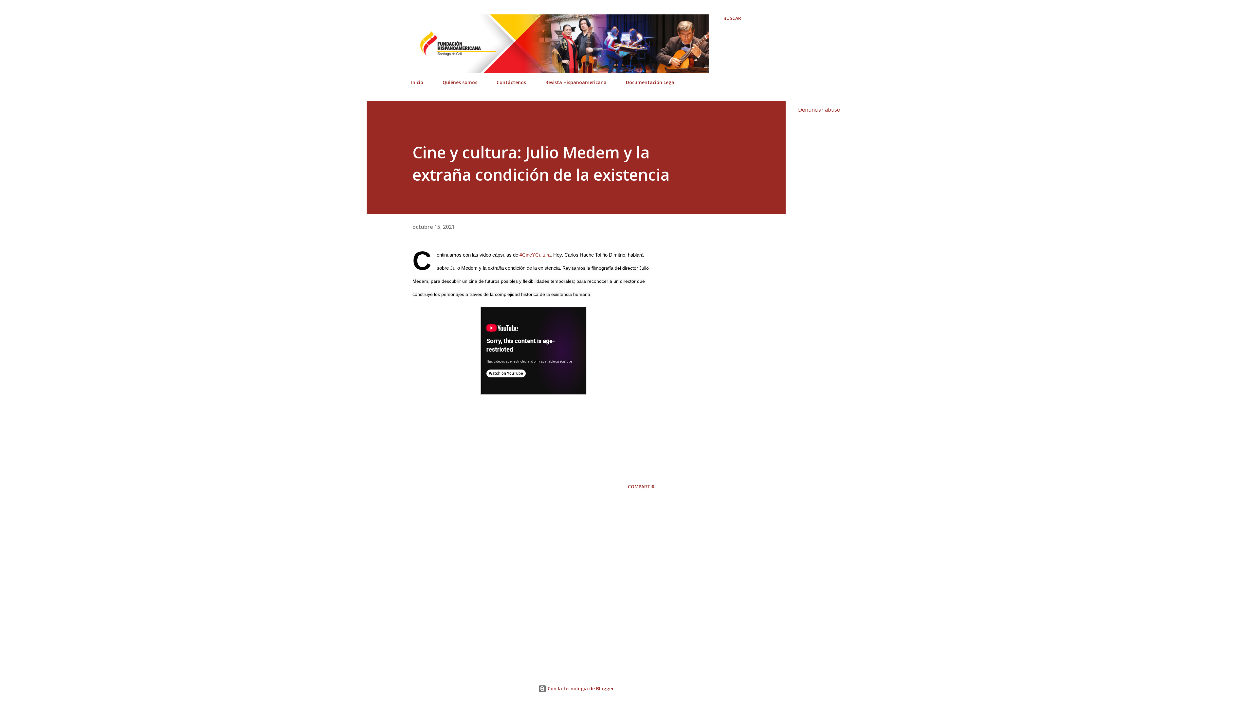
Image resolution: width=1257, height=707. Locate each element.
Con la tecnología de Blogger (580, 688)
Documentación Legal (651, 82)
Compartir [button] (641, 486)
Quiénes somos (460, 82)
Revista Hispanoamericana (576, 82)
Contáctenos (511, 82)
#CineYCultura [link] (535, 255)
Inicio (417, 82)
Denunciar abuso (819, 109)
